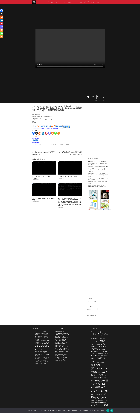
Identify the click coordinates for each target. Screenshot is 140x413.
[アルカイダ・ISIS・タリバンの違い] (70, 168)
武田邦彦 (99, 380)
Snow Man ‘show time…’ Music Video (41, 350)
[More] (58, 133)
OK (107, 410)
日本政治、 (99, 373)
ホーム (43, 2)
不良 (100, 349)
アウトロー (96, 332)
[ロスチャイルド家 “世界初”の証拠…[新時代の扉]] (44, 189)
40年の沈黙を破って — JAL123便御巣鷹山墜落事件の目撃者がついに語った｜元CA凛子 (98, 163)
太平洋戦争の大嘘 (95, 2)
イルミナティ (98, 334)
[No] (138, 410)
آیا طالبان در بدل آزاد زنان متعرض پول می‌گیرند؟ (41, 177)
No (111, 410)
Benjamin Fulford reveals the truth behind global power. (96, 185)
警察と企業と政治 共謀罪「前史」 (96, 181)
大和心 (97, 353)
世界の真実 (50, 2)
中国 (96, 351)
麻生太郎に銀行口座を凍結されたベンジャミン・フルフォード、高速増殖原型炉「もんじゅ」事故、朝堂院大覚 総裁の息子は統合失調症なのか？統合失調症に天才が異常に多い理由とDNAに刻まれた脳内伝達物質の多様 (69, 201)
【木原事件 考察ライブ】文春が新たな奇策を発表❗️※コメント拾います (42, 342)
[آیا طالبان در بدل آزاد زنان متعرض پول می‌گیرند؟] (44, 168)
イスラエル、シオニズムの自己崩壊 (96, 170)
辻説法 (102, 400)
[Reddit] (39, 133)
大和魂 (103, 353)
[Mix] (52, 133)
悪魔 (99, 362)
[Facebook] (33, 133)
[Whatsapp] (55, 133)
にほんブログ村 (37, 128)
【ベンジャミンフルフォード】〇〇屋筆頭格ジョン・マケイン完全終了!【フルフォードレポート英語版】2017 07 (43, 152)
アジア (103, 332)
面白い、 (100, 404)
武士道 (97, 378)
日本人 (100, 372)
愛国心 (103, 362)
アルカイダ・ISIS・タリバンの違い (67, 176)
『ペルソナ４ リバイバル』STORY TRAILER (41, 346)
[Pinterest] (46, 133)
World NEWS (105, 2)
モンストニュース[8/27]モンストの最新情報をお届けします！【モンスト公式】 (42, 336)
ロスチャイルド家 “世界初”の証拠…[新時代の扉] (43, 199)
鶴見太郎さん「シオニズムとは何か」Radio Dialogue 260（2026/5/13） (97, 174)
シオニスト (101, 336)
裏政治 (63, 2)
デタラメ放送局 (78, 2)
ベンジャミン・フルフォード (53, 144)
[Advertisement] (71, 16)
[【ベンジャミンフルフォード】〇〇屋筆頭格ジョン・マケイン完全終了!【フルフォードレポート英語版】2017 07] (33, 53)
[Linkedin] (43, 133)
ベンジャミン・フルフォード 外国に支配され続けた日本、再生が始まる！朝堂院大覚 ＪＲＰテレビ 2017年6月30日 (70, 152)
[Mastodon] (49, 133)
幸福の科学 (100, 355)
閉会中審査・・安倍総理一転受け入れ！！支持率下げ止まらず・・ (98, 167)
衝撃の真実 (57, 2)
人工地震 (101, 351)
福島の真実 (86, 2)
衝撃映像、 (99, 395)
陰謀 (99, 402)
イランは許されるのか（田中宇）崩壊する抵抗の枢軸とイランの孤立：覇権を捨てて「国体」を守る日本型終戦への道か (42, 360)
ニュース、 (99, 340)
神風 (103, 394)
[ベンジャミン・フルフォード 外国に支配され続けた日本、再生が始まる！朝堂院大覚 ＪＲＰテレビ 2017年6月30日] (106, 53)
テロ (102, 338)
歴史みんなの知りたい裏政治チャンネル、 (99, 385)
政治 (101, 368)
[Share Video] (88, 97)
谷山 (97, 400)
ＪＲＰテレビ (68, 144)
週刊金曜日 (70, 2)
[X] (36, 133)
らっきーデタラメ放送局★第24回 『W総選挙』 (62, 350)
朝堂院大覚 (62, 144)
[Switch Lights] (93, 97)
